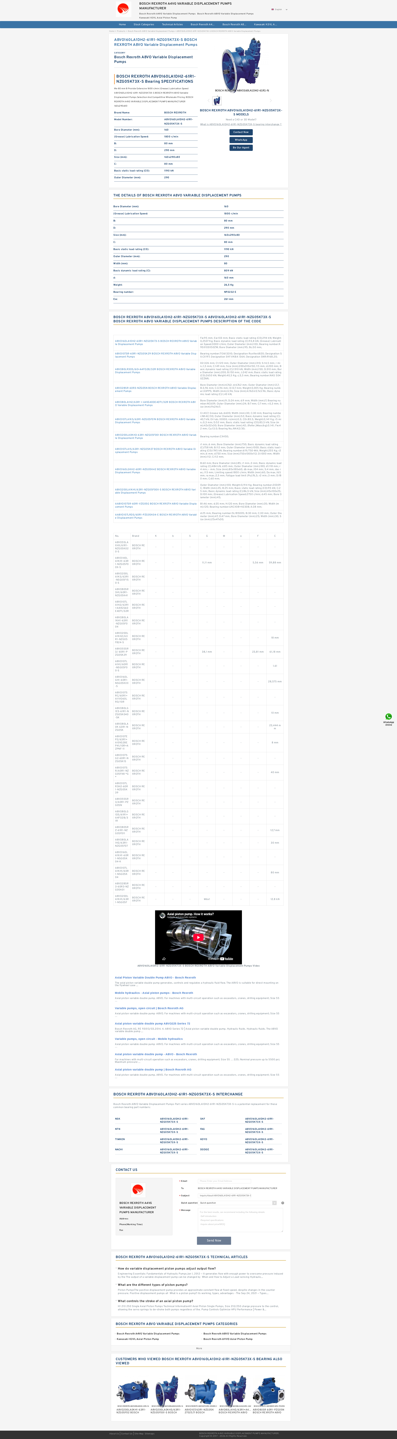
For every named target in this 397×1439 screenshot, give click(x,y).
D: (115, 150)
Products (121, 31)
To (182, 1188)
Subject (184, 1195)
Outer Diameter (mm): (127, 177)
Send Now (214, 1241)
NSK (117, 1119)
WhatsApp (241, 140)
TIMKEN (120, 1139)
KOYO (203, 1139)
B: (115, 143)
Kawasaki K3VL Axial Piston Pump (268, 24)
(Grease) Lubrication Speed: (131, 136)
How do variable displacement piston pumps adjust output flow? (167, 1269)
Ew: (115, 299)
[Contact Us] (389, 719)
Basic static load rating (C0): (132, 170)
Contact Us (127, 1433)
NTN (117, 1129)
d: (114, 277)
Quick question (189, 1203)
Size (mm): (120, 157)
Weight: (118, 285)
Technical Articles (172, 24)
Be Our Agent (241, 147)
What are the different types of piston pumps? (153, 1285)
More (199, 1348)
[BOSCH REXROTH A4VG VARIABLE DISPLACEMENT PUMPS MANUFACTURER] (123, 8)
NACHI (119, 1149)
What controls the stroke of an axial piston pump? (155, 1301)
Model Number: (123, 119)
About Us (114, 1433)
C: (115, 164)
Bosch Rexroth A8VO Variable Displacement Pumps (236, 24)
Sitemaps (149, 1433)
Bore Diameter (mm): (127, 130)
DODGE (204, 1149)
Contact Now (241, 132)
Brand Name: (122, 112)
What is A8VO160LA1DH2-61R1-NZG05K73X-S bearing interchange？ (241, 124)
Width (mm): (120, 263)
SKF (202, 1119)
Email (183, 1181)
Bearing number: (123, 292)
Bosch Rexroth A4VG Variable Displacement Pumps (204, 24)
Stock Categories (144, 24)
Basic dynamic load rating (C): (132, 270)
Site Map (138, 1433)
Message (185, 1210)
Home (122, 24)
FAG (202, 1129)
